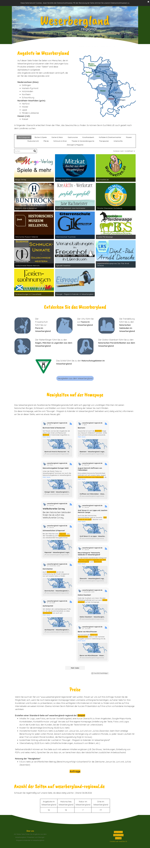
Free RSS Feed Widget (101, 673)
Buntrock (46, 435)
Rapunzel (62, 534)
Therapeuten (104, 141)
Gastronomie (73, 137)
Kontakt (118, 838)
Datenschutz (118, 835)
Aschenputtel (47, 614)
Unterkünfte (118, 141)
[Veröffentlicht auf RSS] (71, 423)
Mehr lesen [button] (46, 437)
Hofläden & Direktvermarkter (110, 137)
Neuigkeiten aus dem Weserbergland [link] (75, 378)
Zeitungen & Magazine (75, 145)
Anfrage (75, 771)
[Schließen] (148, 2)
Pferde (46, 141)
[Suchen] (35, 151)
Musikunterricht (33, 141)
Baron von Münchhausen (88, 637)
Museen (129, 137)
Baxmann (98, 431)
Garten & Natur (57, 137)
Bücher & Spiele (41, 137)
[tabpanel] (43, 86)
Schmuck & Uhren (60, 141)
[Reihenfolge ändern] (134, 151)
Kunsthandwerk (88, 137)
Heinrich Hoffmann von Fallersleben (91, 477)
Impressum (118, 832)
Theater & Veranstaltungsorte (83, 141)
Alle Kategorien (24, 137)
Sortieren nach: (118, 151)
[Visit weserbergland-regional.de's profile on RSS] (44, 423)
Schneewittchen (64, 536)
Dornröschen (51, 572)
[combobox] (129, 151)
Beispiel (81, 715)
